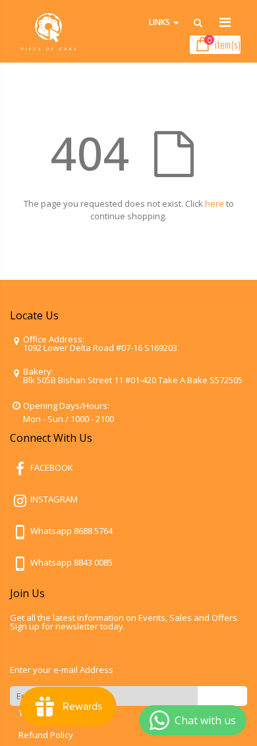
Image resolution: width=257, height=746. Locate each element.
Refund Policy (45, 735)
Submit (222, 695)
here (214, 203)
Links (159, 22)
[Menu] (225, 22)
